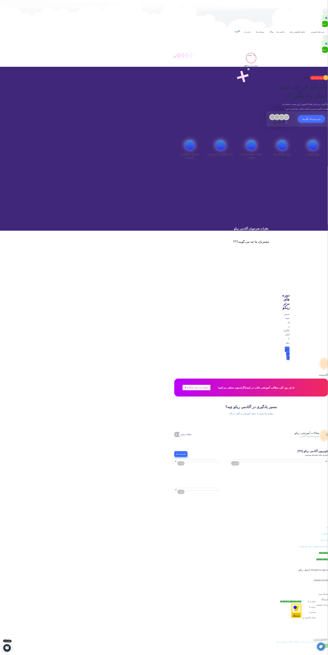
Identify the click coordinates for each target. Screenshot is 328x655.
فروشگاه (324, 600)
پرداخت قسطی (322, 605)
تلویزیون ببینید (181, 454)
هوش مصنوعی (312, 154)
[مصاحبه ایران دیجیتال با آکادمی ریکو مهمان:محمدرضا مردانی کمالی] (278, 461)
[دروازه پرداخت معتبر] (296, 617)
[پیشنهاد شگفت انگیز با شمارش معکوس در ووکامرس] (197, 461)
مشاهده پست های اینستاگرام (197, 388)
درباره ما (247, 32)
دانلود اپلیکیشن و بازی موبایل (220, 154)
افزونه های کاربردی (282, 154)
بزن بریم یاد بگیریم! (311, 119)
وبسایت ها (260, 32)
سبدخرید (312, 612)
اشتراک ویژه (323, 594)
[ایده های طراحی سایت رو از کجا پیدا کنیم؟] (197, 490)
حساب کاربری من (309, 618)
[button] (319, 78)
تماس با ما (312, 601)
